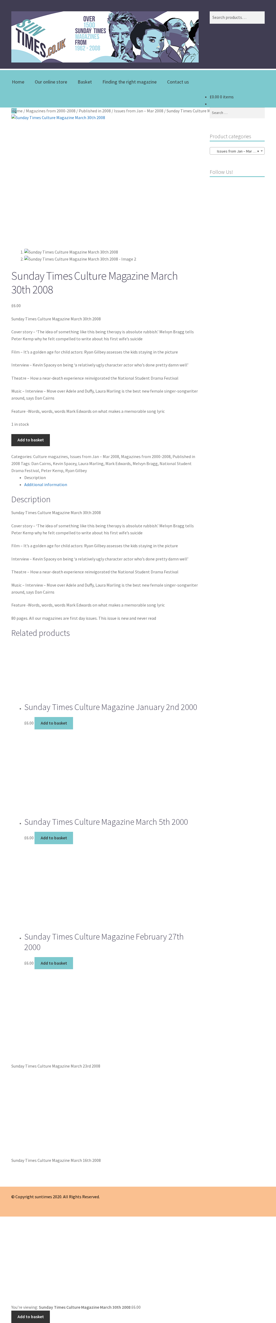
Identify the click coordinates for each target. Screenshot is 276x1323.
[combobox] (237, 151)
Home (18, 82)
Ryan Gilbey (76, 470)
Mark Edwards (118, 463)
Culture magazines (50, 456)
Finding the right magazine (129, 82)
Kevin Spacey (64, 463)
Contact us (178, 82)
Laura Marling (91, 463)
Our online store (51, 82)
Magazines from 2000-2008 (50, 110)
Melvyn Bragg (145, 463)
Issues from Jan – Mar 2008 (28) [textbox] (238, 151)
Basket (85, 82)
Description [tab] (35, 477)
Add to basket (31, 439)
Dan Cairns (41, 463)
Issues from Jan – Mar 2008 (138, 110)
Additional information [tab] (45, 484)
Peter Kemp (52, 470)
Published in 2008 (95, 110)
